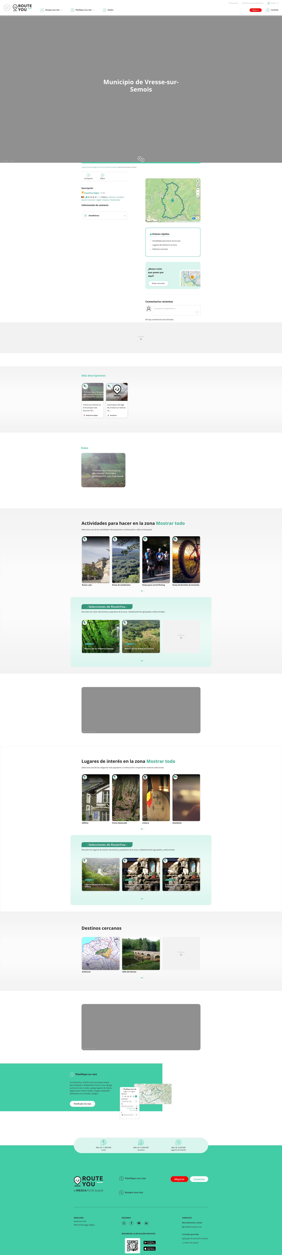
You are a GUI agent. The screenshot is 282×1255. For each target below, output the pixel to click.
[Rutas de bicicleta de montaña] (186, 559)
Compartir (88, 178)
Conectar (199, 1179)
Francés (91, 200)
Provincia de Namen (104, 167)
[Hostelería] (186, 797)
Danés (84, 200)
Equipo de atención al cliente (196, 1238)
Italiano (106, 200)
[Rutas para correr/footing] (156, 559)
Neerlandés (115, 200)
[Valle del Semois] (141, 953)
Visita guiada (233, 3)
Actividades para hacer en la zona (166, 241)
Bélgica (95, 167)
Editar (102, 178)
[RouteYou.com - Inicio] (22, 7)
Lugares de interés (87, 167)
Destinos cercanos (160, 249)
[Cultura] (156, 797)
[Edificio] (95, 797)
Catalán (120, 197)
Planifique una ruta (135, 1178)
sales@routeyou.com (193, 1227)
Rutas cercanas (158, 283)
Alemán (112, 197)
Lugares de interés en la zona (164, 245)
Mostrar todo (170, 523)
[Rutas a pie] (95, 559)
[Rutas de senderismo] (126, 559)
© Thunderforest (178, 221)
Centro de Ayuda (191, 1242)
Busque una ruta (134, 1192)
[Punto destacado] (126, 797)
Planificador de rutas (82, 1104)
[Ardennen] (101, 953)
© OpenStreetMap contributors (191, 221)
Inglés (98, 200)
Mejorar (255, 10)
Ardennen (114, 167)
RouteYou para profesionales (252, 3)
